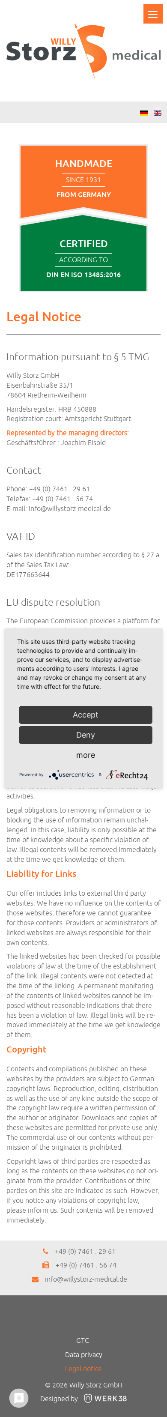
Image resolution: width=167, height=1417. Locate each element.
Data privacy (83, 1355)
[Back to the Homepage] (83, 51)
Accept (85, 714)
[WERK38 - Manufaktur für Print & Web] (103, 1399)
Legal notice (83, 1369)
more (85, 754)
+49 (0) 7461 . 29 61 (85, 1251)
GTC (82, 1340)
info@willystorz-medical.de (70, 509)
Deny (85, 734)
